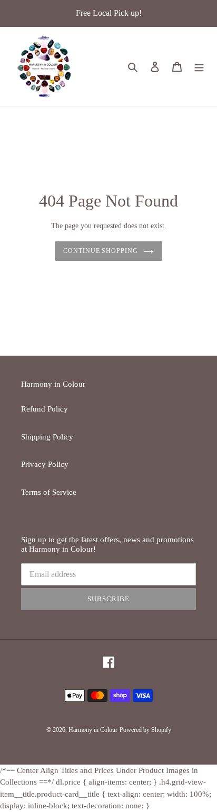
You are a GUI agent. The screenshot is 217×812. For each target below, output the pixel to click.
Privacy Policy (44, 464)
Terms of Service (48, 492)
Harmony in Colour (92, 729)
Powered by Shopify (145, 729)
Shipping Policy (47, 437)
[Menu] (199, 66)
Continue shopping (101, 251)
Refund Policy (44, 409)
